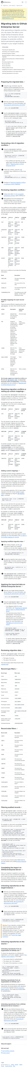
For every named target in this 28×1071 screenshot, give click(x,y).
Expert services (8, 1066)
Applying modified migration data (12, 541)
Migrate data (19, 5)
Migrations (5, 5)
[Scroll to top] (25, 1068)
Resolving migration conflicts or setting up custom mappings (13, 390)
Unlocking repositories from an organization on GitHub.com (11, 949)
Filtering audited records (10, 807)
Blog (14, 1066)
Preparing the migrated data (12, 82)
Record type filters (8, 669)
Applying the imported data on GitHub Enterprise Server (13, 585)
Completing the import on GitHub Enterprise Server (11, 869)
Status (20, 1064)
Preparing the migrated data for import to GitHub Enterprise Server (16, 609)
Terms (12, 1064)
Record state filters (8, 728)
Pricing (2, 1066)
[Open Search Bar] (22, 2)
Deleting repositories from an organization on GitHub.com (10, 981)
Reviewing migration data (11, 650)
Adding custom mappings (9, 471)
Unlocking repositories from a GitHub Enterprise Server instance (13, 1005)
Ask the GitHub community (8, 1050)
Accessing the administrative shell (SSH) (14, 105)
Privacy (16, 1064)
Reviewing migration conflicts (13, 190)
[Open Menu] (26, 2)
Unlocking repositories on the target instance (12, 887)
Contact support (6, 1052)
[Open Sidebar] (2, 5)
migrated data (4, 664)
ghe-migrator (12, 5)
